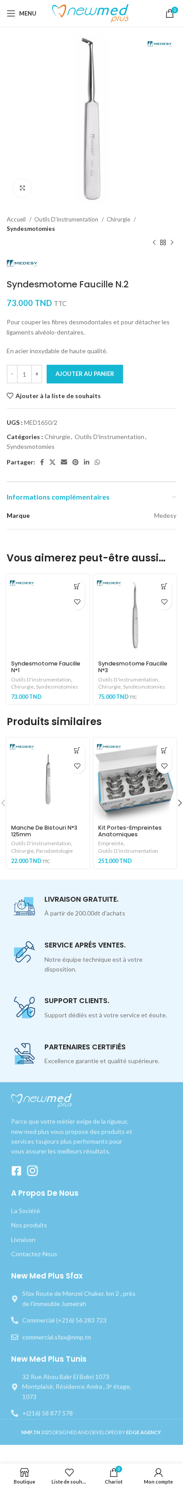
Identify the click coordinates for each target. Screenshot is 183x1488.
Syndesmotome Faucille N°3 (132, 667)
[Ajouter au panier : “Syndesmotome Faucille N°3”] (164, 586)
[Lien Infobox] (91, 907)
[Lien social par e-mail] (64, 462)
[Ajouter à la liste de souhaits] (77, 602)
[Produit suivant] (171, 242)
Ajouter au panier (85, 373)
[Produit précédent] (154, 242)
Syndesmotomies (31, 228)
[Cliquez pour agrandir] (22, 188)
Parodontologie (54, 850)
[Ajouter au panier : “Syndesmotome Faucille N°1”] (77, 586)
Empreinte (110, 843)
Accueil (17, 219)
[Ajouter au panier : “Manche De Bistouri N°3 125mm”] (77, 750)
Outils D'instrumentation (66, 219)
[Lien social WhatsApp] (97, 462)
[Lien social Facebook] (42, 462)
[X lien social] (52, 462)
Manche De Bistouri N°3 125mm (44, 831)
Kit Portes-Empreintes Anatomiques (130, 831)
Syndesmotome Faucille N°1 (45, 667)
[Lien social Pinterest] (75, 462)
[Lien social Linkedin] (86, 462)
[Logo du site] (91, 12)
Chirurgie (119, 219)
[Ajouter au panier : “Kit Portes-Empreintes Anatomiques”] (164, 750)
